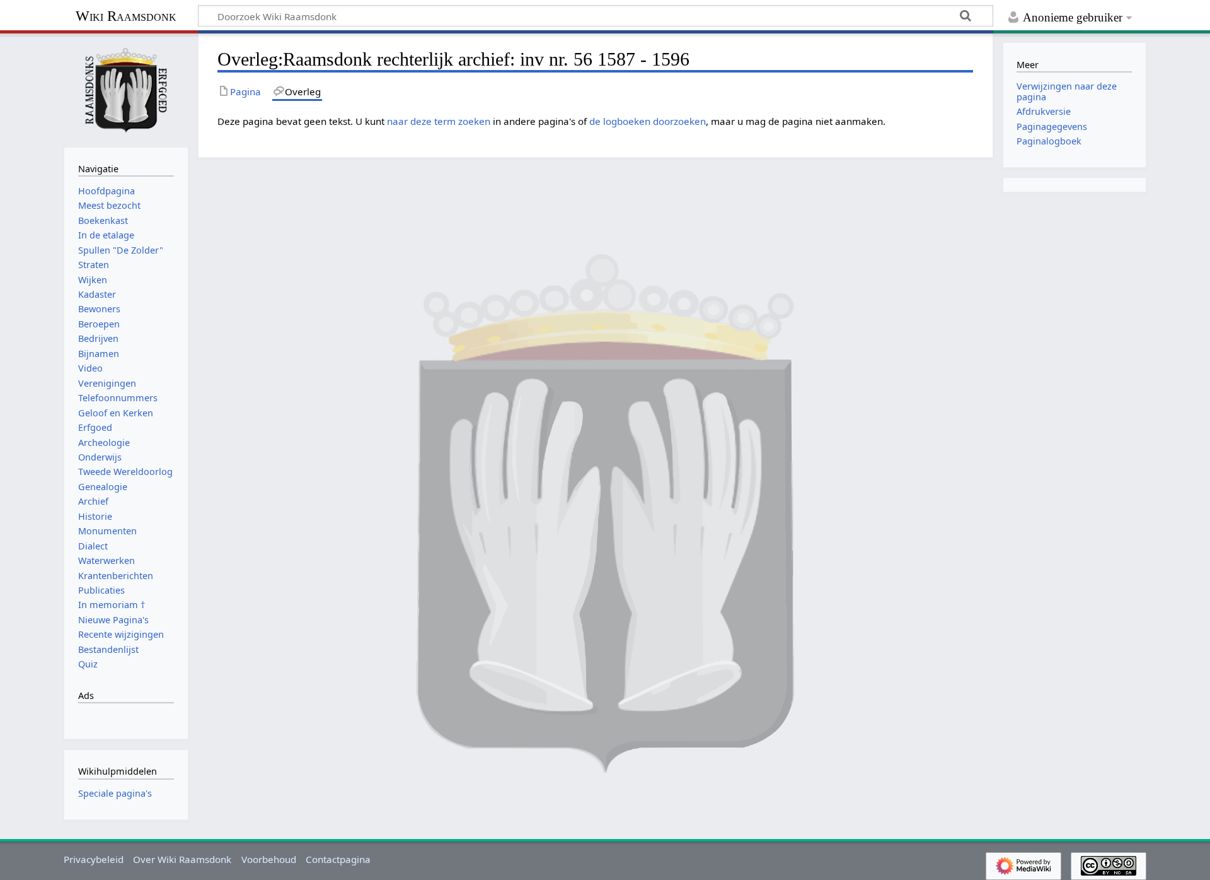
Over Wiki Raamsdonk (182, 859)
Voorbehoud (268, 859)
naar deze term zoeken (438, 121)
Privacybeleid (94, 859)
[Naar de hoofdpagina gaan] (126, 89)
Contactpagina (338, 859)
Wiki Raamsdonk (126, 16)
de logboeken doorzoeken (647, 121)
